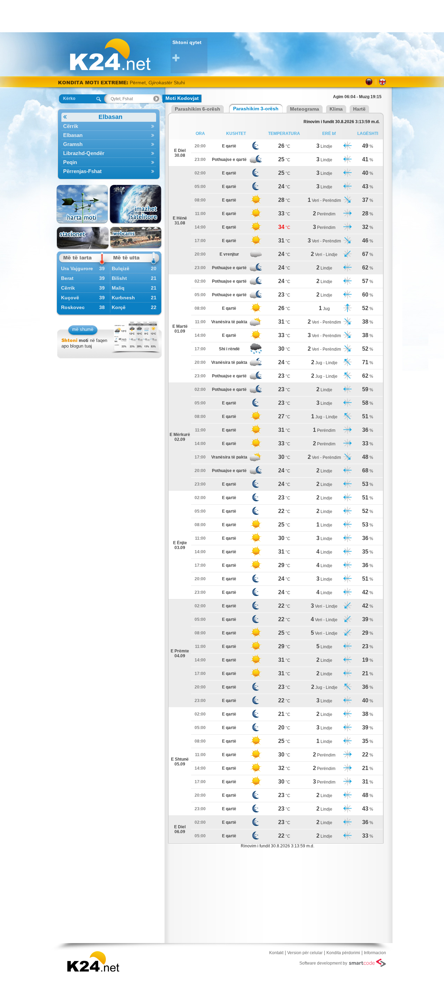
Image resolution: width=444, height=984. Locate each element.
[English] (382, 81)
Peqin (70, 162)
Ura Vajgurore (77, 268)
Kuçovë (70, 297)
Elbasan (110, 116)
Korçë (119, 307)
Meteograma (304, 109)
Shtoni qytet (187, 42)
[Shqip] (369, 81)
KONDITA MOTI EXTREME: (93, 82)
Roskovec (73, 307)
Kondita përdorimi (343, 952)
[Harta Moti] (82, 204)
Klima (336, 109)
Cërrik (70, 126)
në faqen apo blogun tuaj (84, 343)
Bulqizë (120, 268)
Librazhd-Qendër (83, 153)
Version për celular (305, 952)
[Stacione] (82, 238)
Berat (67, 278)
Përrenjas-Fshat (82, 171)
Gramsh (73, 144)
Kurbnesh (123, 297)
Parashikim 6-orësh (197, 109)
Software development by (323, 963)
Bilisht (119, 278)
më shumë (82, 329)
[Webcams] (135, 238)
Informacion (375, 952)
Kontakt (276, 952)
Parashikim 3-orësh (256, 108)
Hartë (359, 109)
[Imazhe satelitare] (135, 204)
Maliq (118, 288)
